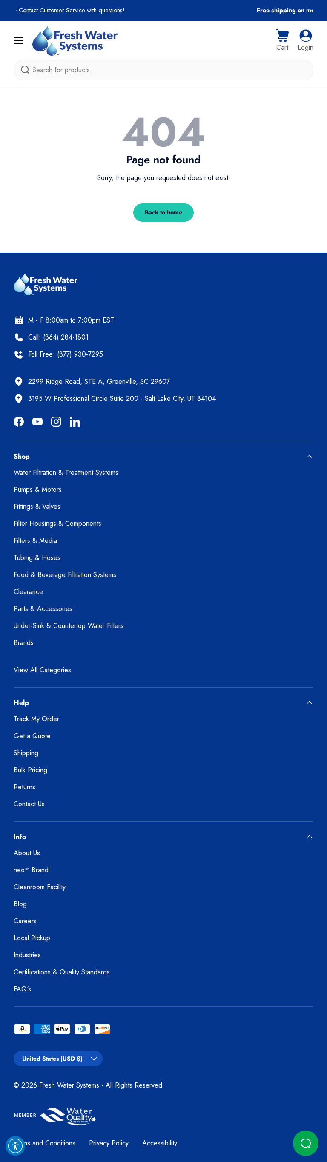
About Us (27, 853)
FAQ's (22, 989)
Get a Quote (32, 736)
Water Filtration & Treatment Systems (66, 472)
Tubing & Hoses (37, 557)
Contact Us (29, 804)
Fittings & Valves (37, 506)
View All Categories (42, 670)
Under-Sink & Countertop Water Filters (68, 626)
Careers (25, 921)
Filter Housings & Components (57, 523)
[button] (282, 41)
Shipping (26, 753)
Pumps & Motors (38, 489)
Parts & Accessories (43, 609)
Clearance (28, 592)
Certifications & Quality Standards (62, 972)
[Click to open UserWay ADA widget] (15, 1146)
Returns (24, 787)
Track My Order (36, 719)
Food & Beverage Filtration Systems (65, 575)
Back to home (163, 212)
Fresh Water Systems (69, 1085)
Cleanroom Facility (40, 887)
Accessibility (159, 1143)
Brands (24, 643)
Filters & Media (35, 540)
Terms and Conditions (44, 1143)
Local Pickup (32, 938)
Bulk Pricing (30, 770)
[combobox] (163, 70)
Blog (20, 904)
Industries (27, 955)
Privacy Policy (109, 1143)
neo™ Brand (31, 870)
